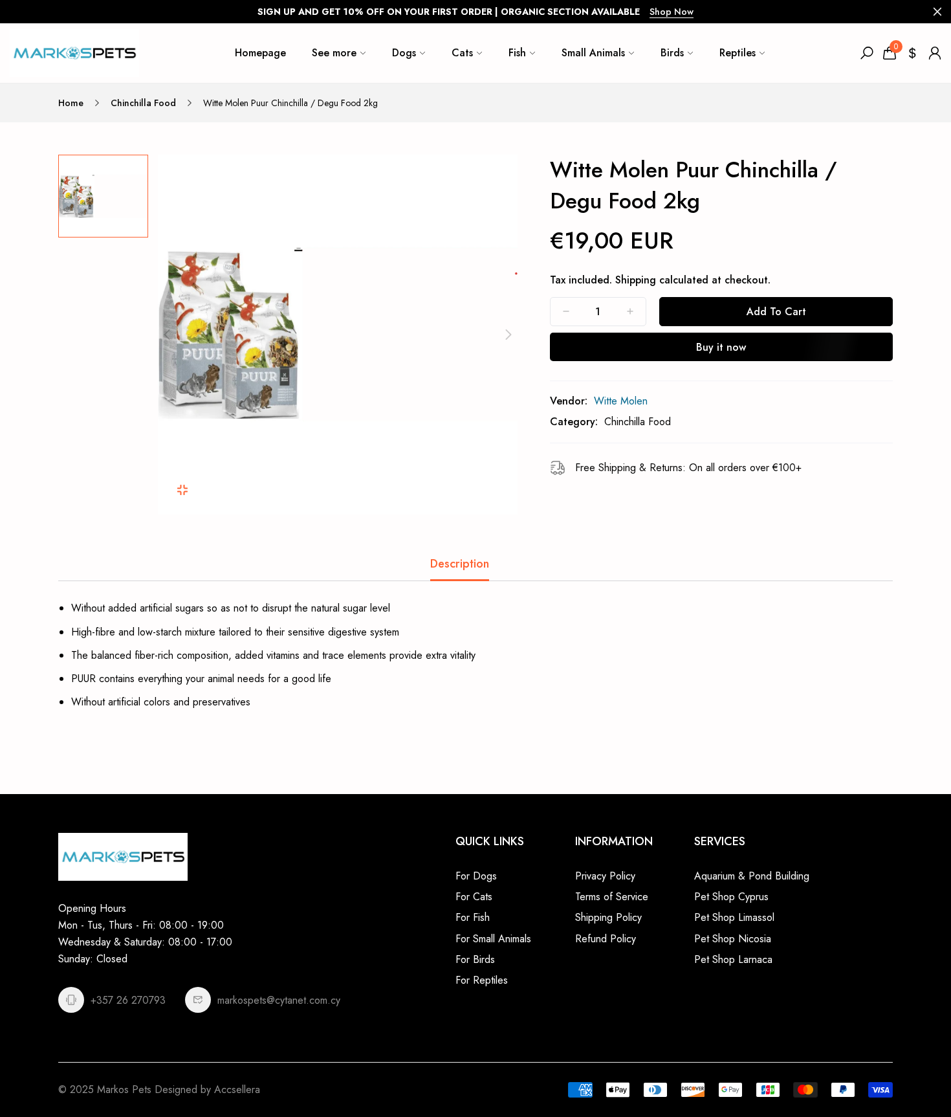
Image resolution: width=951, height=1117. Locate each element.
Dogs (404, 52)
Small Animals (593, 52)
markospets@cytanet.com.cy (278, 1000)
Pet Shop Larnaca (733, 959)
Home (70, 102)
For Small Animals (493, 938)
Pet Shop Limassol (734, 917)
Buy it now (721, 347)
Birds (672, 52)
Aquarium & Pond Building (751, 875)
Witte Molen (621, 400)
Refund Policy (605, 938)
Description (459, 563)
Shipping (635, 279)
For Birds (475, 959)
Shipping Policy (608, 917)
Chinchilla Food (143, 102)
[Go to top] (899, 1065)
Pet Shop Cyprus (731, 896)
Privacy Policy (605, 875)
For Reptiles (481, 980)
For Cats (473, 896)
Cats (462, 52)
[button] (167, 334)
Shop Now (672, 11)
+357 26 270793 (128, 1000)
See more (334, 52)
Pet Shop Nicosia (732, 938)
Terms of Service (611, 896)
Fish (517, 52)
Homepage (260, 52)
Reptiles (737, 52)
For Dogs (476, 875)
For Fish (472, 917)
